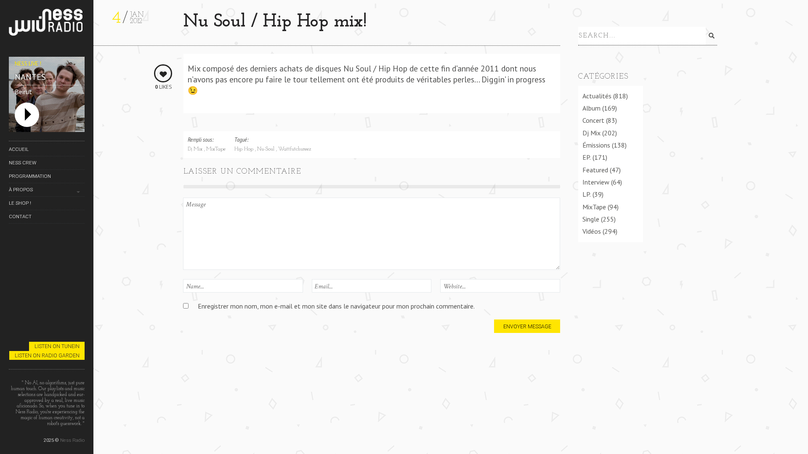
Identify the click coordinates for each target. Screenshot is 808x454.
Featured (595, 170)
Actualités (596, 96)
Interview (595, 182)
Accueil (19, 149)
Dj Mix (196, 149)
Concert (593, 120)
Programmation (30, 176)
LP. (586, 194)
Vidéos (591, 231)
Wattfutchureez (294, 149)
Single (590, 219)
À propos (21, 190)
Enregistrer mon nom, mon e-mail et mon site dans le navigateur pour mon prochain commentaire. (336, 306)
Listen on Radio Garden (47, 355)
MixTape (216, 149)
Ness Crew (22, 163)
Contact (20, 216)
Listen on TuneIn (57, 346)
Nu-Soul (266, 149)
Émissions (596, 145)
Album (591, 108)
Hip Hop (244, 149)
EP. (586, 157)
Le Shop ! (20, 203)
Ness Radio (72, 440)
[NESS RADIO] (47, 24)
